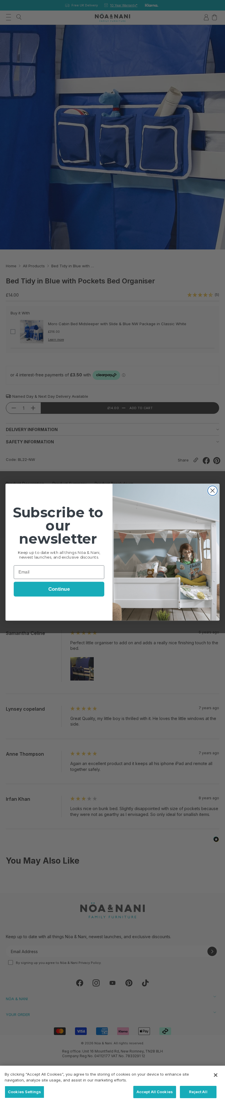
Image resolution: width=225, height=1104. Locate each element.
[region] (112, 1085)
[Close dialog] (212, 490)
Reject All (198, 1091)
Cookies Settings (24, 1091)
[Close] (215, 1075)
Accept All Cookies (155, 1091)
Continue (59, 589)
